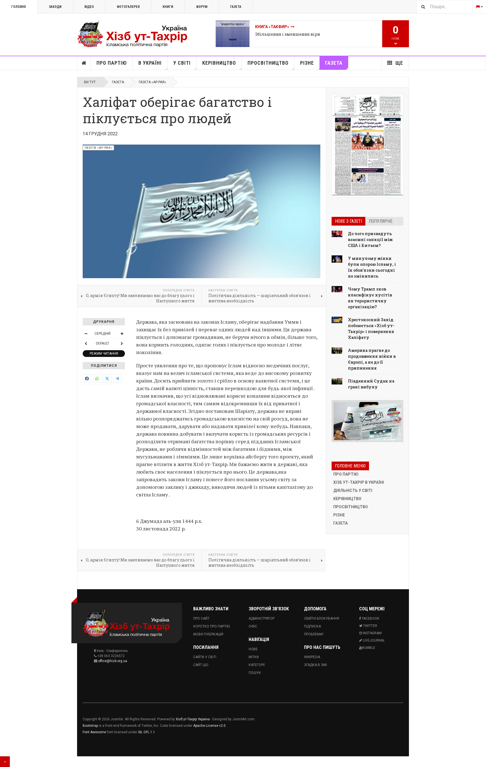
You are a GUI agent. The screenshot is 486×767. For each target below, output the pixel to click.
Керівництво (219, 63)
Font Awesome (94, 732)
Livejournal (373, 640)
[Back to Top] (5, 761)
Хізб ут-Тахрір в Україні (358, 482)
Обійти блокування (321, 618)
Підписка (312, 626)
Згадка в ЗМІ (315, 665)
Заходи (55, 7)
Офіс (253, 626)
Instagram (372, 633)
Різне (307, 63)
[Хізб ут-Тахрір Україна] (136, 33)
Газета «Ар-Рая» (152, 82)
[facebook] (87, 378)
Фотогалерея (128, 7)
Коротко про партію (211, 626)
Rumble (368, 648)
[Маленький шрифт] (86, 333)
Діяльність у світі (352, 490)
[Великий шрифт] (122, 333)
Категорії (257, 665)
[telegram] (117, 378)
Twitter (369, 626)
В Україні (150, 63)
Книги (168, 7)
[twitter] (107, 378)
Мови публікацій (208, 634)
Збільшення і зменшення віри (287, 34)
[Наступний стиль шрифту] (122, 343)
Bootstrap (90, 726)
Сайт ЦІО (200, 665)
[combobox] (444, 6)
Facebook (370, 618)
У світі (182, 63)
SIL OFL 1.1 (146, 732)
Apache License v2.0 (209, 726)
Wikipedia (312, 657)
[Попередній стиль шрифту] (86, 343)
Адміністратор (261, 618)
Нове (253, 649)
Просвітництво (268, 63)
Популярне (380, 221)
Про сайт (201, 618)
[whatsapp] (97, 378)
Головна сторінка (84, 63)
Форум (201, 7)
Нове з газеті (348, 221)
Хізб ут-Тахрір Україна (193, 719)
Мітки (254, 657)
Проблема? (313, 634)
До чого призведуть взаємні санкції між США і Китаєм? (370, 239)
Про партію (111, 63)
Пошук (255, 673)
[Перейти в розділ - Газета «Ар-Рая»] (367, 421)
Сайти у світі (204, 657)
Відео (89, 7)
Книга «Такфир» (272, 26)
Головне (18, 7)
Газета (235, 7)
